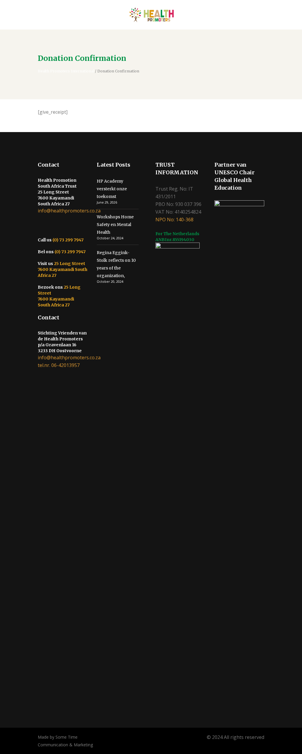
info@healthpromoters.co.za (69, 210)
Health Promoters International (66, 71)
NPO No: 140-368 (174, 219)
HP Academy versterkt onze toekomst (112, 188)
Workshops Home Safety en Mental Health (115, 224)
